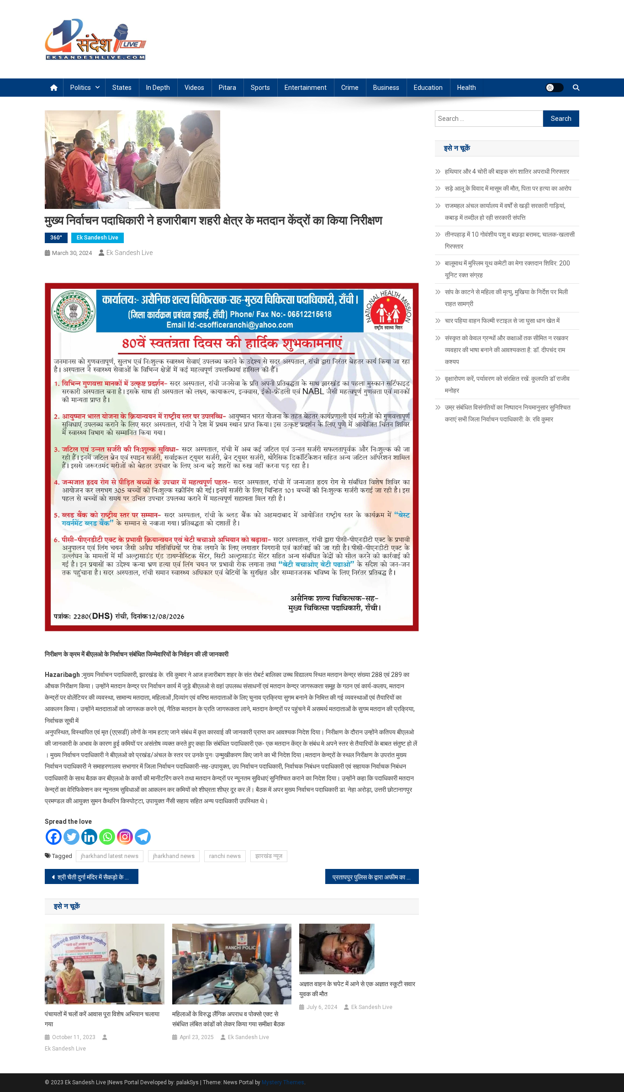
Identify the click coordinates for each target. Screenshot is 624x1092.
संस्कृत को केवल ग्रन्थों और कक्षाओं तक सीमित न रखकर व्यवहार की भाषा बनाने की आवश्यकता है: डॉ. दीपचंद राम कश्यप (506, 349)
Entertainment (306, 87)
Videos (194, 87)
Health (466, 87)
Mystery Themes (283, 1082)
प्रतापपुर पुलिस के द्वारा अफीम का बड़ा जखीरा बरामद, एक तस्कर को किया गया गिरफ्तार (376, 877)
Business (386, 87)
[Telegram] (143, 837)
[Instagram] (125, 837)
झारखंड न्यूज (268, 856)
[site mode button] (554, 87)
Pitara (227, 87)
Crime (350, 87)
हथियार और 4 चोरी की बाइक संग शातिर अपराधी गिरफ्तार (507, 171)
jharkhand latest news (109, 856)
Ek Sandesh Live (97, 237)
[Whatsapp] (107, 837)
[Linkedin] (89, 837)
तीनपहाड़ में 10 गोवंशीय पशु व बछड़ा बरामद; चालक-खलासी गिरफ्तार (510, 240)
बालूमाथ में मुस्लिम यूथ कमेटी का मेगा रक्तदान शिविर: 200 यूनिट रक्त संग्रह (507, 269)
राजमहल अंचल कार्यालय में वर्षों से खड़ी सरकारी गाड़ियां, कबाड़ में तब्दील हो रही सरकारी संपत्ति (505, 211)
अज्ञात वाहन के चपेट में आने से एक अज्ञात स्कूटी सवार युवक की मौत (357, 989)
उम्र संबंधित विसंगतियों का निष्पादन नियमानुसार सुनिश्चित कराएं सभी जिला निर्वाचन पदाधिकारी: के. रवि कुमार (508, 413)
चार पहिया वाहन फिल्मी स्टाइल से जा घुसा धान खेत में (502, 320)
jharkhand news (174, 856)
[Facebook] (54, 837)
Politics (80, 87)
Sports (260, 87)
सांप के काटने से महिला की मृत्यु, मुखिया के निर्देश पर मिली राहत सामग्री (506, 297)
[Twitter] (71, 837)
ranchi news (225, 856)
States (122, 87)
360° (56, 237)
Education (428, 87)
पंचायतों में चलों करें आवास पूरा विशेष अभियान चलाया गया (102, 1019)
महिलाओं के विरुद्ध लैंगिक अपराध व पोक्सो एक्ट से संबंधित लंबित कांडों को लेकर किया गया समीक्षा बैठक (228, 1019)
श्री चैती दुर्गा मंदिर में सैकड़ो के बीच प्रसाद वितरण (98, 877)
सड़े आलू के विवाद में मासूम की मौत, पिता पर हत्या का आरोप (508, 188)
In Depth (158, 87)
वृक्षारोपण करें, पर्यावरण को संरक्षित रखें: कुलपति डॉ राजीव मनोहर (507, 384)
